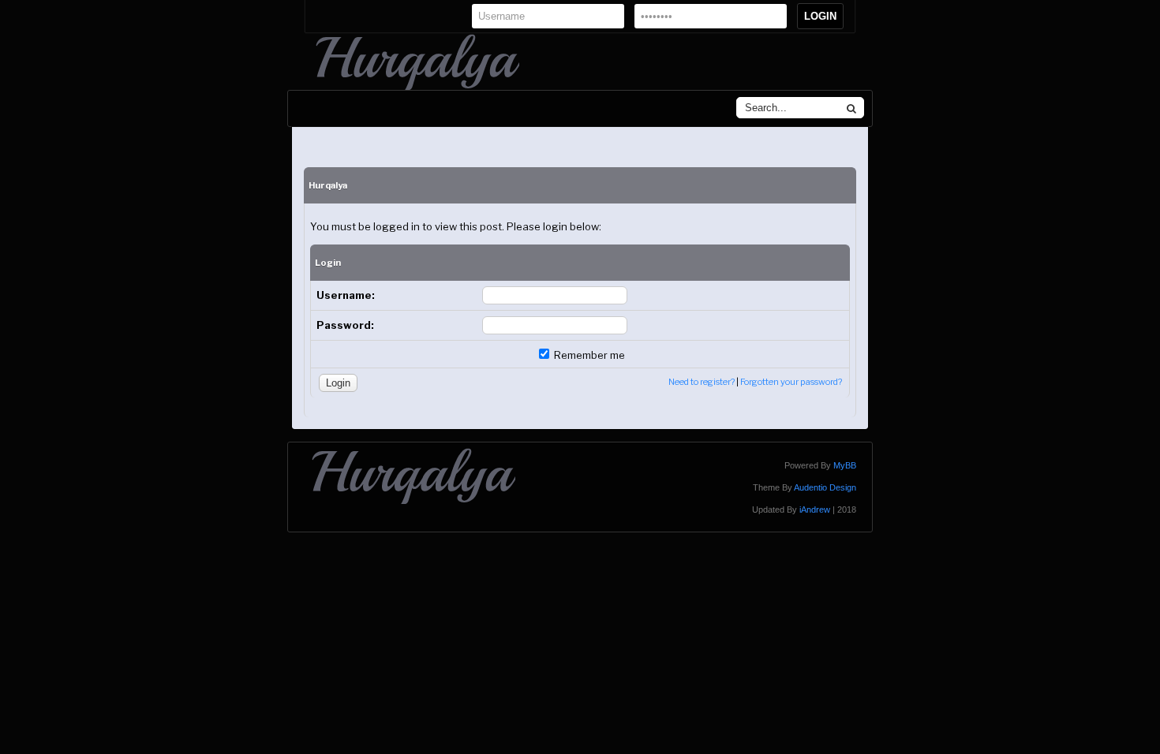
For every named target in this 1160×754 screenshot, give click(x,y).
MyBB (844, 465)
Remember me (588, 355)
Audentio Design (825, 487)
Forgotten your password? (791, 381)
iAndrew (814, 509)
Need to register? (701, 381)
